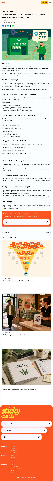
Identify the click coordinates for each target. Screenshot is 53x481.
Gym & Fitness (14, 450)
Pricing (12, 455)
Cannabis (13, 446)
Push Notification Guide (16, 468)
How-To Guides (14, 466)
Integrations (13, 459)
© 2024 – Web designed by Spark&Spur (26, 477)
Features (13, 457)
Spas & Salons (14, 453)
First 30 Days (14, 471)
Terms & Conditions (32, 479)
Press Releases (14, 461)
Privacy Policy (19, 479)
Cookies (25, 479)
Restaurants (13, 448)
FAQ (12, 473)
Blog (12, 464)
